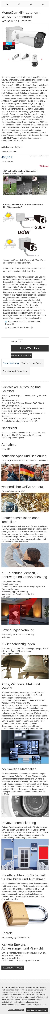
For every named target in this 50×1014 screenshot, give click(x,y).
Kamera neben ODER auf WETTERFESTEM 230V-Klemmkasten (23, 205)
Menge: (14, 341)
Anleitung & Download (15, 371)
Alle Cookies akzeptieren (37, 1010)
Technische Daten (31, 363)
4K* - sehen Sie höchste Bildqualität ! (20, 171)
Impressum (41, 1004)
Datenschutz (31, 1004)
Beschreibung (11, 363)
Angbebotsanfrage (21, 356)
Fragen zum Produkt (13, 968)
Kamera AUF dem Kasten (19, 328)
